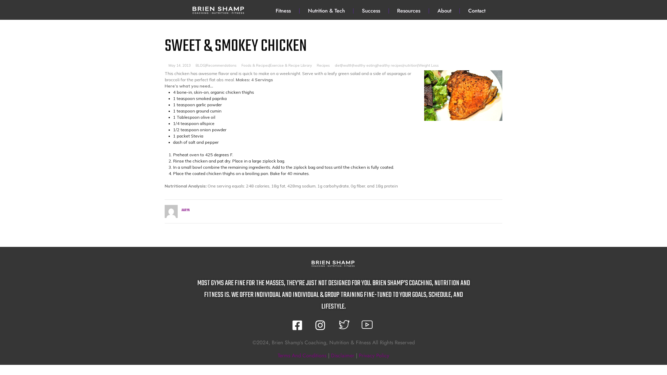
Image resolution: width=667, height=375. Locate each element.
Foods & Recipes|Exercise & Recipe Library (277, 65)
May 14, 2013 (180, 65)
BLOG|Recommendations (216, 65)
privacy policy (374, 355)
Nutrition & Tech (326, 11)
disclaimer (342, 355)
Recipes (323, 65)
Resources (408, 11)
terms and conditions (302, 355)
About (444, 11)
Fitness (283, 11)
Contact (476, 11)
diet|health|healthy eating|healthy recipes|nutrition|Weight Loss (387, 65)
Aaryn (186, 210)
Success (371, 11)
